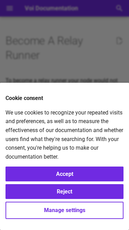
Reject (64, 191)
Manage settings (64, 210)
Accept (64, 174)
